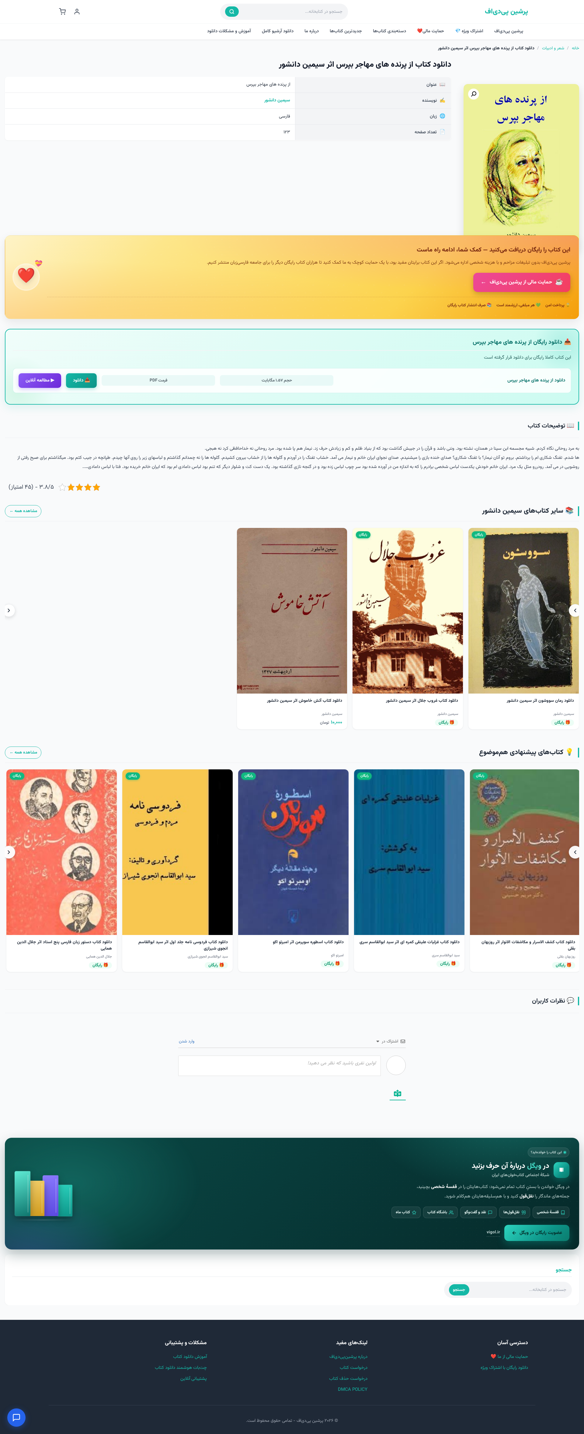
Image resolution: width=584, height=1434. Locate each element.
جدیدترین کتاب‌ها (346, 31)
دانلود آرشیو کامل (278, 31)
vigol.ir (493, 1232)
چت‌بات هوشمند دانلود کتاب (181, 1367)
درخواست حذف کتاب (348, 1378)
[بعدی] (8, 610)
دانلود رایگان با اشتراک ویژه (504, 1367)
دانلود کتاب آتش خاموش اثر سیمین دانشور (304, 701)
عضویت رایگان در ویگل (541, 1232)
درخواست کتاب (353, 1367)
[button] (473, 94)
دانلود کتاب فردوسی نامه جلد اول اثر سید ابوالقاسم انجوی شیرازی (414, 945)
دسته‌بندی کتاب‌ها (389, 31)
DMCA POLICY (352, 1389)
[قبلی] (575, 610)
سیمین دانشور (277, 100)
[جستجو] (232, 11)
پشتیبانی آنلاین (193, 1378)
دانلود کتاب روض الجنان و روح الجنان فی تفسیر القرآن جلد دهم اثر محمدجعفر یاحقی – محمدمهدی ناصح (180, 945)
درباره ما (311, 31)
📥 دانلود (81, 380)
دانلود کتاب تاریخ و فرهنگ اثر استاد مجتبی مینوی (68, 942)
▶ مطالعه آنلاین (40, 380)
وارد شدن (187, 1041)
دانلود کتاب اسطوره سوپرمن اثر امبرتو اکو (539, 942)
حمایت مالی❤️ (430, 31)
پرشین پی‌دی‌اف (506, 11)
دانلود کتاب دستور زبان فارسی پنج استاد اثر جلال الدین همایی (296, 945)
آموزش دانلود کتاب (190, 1356)
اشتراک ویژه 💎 (469, 31)
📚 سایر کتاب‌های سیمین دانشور (528, 511)
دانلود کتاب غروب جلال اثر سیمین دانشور (422, 701)
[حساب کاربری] (77, 11)
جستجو (459, 1290)
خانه (575, 48)
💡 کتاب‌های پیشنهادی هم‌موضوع (526, 752)
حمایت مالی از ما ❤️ (509, 1356)
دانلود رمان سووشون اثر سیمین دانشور (540, 701)
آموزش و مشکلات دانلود (229, 31)
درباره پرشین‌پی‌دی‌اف (348, 1356)
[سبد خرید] (62, 11)
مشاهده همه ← (23, 511)
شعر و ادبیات (553, 48)
